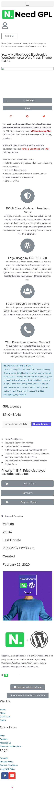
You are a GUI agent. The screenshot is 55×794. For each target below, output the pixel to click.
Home (3, 43)
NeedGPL (8, 784)
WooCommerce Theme (17, 43)
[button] (27, 100)
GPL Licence (12, 406)
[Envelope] (12, 775)
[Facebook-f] (4, 775)
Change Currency (41, 424)
